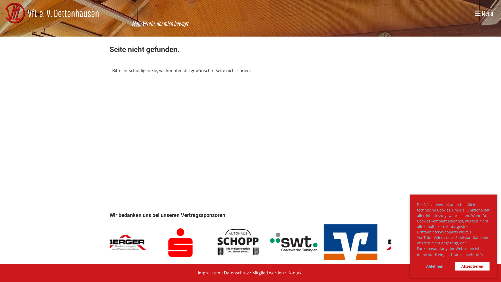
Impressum (209, 273)
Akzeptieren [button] (472, 266)
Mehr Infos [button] (475, 254)
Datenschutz (236, 273)
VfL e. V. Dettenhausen (63, 13)
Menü (487, 13)
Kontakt (295, 273)
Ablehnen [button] (434, 266)
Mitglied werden (268, 273)
